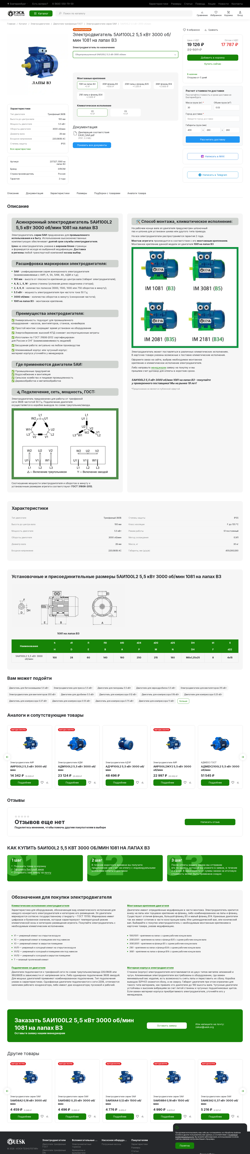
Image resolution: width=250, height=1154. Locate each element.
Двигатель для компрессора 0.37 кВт (28, 701)
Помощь (200, 3)
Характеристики (158, 3)
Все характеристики (20, 149)
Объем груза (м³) (222, 102)
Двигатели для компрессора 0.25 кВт (203, 694)
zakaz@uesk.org (204, 1027)
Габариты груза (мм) (196, 125)
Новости (223, 3)
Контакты (237, 3)
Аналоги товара (136, 193)
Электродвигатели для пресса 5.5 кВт (73, 688)
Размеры (176, 3)
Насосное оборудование (115, 1140)
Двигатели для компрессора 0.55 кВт (71, 701)
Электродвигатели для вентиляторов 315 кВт (204, 688)
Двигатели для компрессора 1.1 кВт (156, 701)
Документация (34, 193)
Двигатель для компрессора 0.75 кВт (114, 701)
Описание (13, 193)
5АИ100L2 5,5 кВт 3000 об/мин (29, 658)
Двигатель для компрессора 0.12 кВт (117, 694)
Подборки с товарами (107, 193)
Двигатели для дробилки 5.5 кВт (77, 694)
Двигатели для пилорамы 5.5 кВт (114, 688)
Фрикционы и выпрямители (79, 1151)
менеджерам (158, 367)
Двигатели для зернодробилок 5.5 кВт (155, 688)
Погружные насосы (111, 1144)
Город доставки (195, 114)
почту (47, 872)
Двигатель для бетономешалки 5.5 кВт (28, 688)
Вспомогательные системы (85, 1140)
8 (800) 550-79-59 (62, 3)
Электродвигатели (54, 1140)
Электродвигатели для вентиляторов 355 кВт (32, 694)
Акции (211, 3)
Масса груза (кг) (195, 102)
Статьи (188, 3)
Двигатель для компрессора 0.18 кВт (160, 694)
